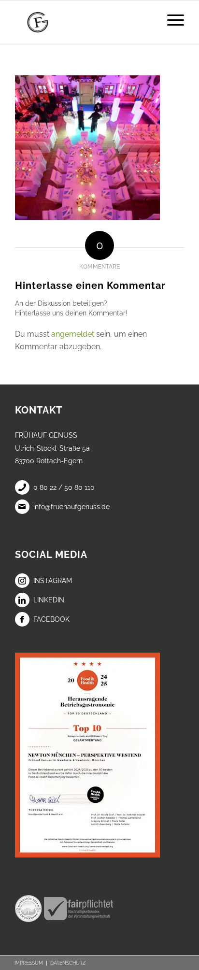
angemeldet (72, 334)
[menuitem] (170, 19)
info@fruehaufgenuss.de (71, 507)
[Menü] (170, 19)
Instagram (52, 581)
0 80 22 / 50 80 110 (64, 487)
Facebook (51, 619)
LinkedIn (48, 600)
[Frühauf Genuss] (82, 22)
